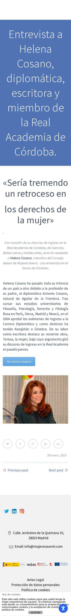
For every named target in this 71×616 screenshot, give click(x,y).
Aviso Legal (35, 579)
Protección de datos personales (35, 584)
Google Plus (33, 443)
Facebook (20, 443)
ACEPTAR (35, 612)
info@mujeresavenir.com (43, 546)
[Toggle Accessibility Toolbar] (63, 608)
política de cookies (13, 609)
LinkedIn (45, 443)
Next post (56, 470)
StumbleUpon (58, 443)
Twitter (7, 443)
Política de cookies (35, 590)
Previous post (18, 470)
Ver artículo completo (19, 361)
